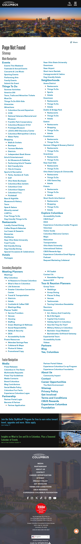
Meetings (8, 274)
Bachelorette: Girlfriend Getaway (61, 333)
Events (6, 62)
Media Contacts (11, 378)
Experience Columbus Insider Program (60, 224)
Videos (46, 342)
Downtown (48, 65)
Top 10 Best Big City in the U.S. (41, 516)
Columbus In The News (14, 369)
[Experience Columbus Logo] (9, 3)
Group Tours (48, 286)
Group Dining (53, 292)
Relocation (48, 239)
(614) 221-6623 (36, 530)
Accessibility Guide (52, 216)
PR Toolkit (51, 271)
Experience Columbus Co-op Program (60, 366)
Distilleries (9, 237)
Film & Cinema (14, 169)
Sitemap (46, 388)
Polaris (46, 186)
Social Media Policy (12, 387)
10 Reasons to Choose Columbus (22, 280)
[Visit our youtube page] (54, 498)
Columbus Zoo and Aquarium (21, 110)
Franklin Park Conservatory (20, 121)
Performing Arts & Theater (19, 163)
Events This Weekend (13, 65)
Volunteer (47, 227)
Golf (10, 177)
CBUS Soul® (48, 219)
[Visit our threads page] (45, 498)
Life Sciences (14, 286)
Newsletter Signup (55, 277)
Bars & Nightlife (11, 198)
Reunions (47, 307)
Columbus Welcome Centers (56, 233)
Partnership (9, 396)
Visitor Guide (49, 230)
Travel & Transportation (18, 295)
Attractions (9, 107)
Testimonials (52, 301)
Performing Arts (11, 77)
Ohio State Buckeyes (17, 180)
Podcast (47, 257)
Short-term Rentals (51, 71)
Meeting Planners (12, 271)
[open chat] (76, 531)
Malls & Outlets (15, 142)
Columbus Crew (15, 186)
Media (5, 363)
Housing (11, 318)
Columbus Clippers (16, 189)
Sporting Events (11, 74)
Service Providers (15, 313)
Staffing (11, 321)
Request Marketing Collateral (56, 260)
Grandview (48, 154)
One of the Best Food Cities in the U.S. (41, 518)
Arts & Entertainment (13, 157)
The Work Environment (53, 385)
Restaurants (9, 222)
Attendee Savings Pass (18, 342)
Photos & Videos (15, 348)
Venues (11, 316)
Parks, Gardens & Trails (18, 174)
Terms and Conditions (54, 397)
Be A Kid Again (53, 316)
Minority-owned (11, 210)
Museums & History (13, 201)
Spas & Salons (10, 207)
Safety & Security (15, 330)
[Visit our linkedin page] (50, 498)
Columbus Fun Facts (13, 390)
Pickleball (12, 195)
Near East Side (49, 162)
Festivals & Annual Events (15, 68)
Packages (8, 257)
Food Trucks (9, 242)
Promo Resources (12, 339)
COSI (10, 113)
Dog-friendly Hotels (52, 77)
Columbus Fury (15, 192)
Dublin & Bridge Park (52, 109)
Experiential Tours (51, 336)
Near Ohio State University (16, 240)
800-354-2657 (45, 530)
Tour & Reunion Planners (55, 283)
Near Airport (48, 68)
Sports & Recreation (13, 172)
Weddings (51, 289)
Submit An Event (11, 83)
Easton (46, 121)
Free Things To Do (12, 216)
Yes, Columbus (50, 352)
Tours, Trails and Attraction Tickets (19, 95)
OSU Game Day (54, 180)
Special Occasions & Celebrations (19, 251)
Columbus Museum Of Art (19, 124)
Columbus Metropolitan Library (22, 133)
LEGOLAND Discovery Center (21, 130)
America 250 (9, 92)
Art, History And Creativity (58, 313)
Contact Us (48, 274)
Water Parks (13, 136)
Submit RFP (48, 280)
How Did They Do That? (57, 324)
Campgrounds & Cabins (54, 74)
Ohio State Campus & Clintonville (58, 171)
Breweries (8, 234)
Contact (46, 378)
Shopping (8, 139)
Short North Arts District (54, 198)
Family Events (10, 80)
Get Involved (48, 394)
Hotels (6, 254)
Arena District (49, 83)
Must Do (8, 98)
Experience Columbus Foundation (58, 369)
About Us (46, 372)
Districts (12, 151)
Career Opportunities (53, 381)
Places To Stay (53, 295)
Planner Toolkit (11, 310)
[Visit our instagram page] (32, 498)
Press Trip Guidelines (13, 375)
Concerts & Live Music (14, 71)
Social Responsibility (17, 327)
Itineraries (8, 104)
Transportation (50, 242)
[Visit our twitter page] (36, 498)
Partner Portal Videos (52, 363)
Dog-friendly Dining (13, 248)
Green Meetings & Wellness (20, 324)
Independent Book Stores (19, 154)
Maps (45, 236)
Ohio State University (52, 245)
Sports (50, 92)
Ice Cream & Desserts (13, 231)
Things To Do (9, 86)
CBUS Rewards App (52, 251)
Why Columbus (11, 277)
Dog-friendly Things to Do (15, 219)
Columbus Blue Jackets (18, 183)
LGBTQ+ (8, 213)
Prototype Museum (16, 127)
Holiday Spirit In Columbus (59, 321)
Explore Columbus (52, 213)
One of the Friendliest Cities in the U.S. (41, 520)
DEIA (45, 222)
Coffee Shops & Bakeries (15, 228)
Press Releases (11, 366)
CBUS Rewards (50, 401)
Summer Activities (12, 89)
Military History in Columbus (59, 327)
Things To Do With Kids (14, 101)
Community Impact (52, 375)
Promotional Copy (16, 351)
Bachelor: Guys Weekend (58, 330)
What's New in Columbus (19, 283)
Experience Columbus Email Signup (59, 254)
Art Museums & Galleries (19, 160)
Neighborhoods (50, 80)
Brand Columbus (11, 381)
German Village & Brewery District (58, 145)
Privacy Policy (49, 391)
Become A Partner (12, 402)
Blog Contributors (12, 384)
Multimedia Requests (13, 372)
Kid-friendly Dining (12, 245)
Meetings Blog (14, 307)
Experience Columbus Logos (17, 393)
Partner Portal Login (13, 399)
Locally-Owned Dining (14, 225)
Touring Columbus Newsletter (60, 304)
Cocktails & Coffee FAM (18, 304)
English (38, 537)
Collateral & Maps (16, 345)
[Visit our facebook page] (28, 498)
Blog (44, 348)
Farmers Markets (15, 148)
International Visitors (52, 248)
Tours (6, 204)
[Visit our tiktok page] (41, 498)
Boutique (12, 145)
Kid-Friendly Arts (15, 166)
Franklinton (48, 136)
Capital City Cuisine (56, 318)
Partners (46, 345)
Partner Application (16, 405)
